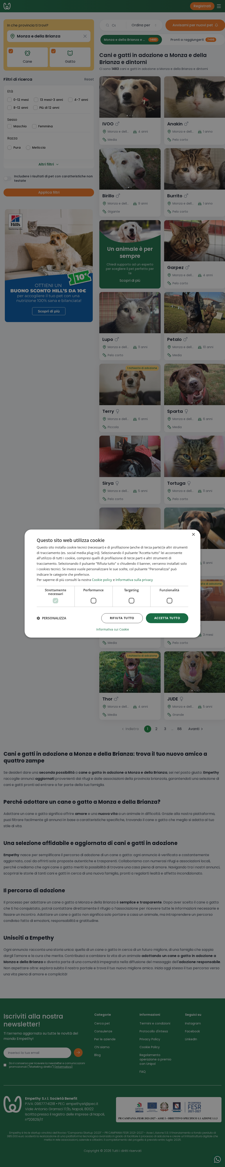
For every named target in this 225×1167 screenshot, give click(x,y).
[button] (51, 618)
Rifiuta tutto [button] (122, 618)
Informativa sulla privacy (134, 580)
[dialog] (112, 583)
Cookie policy (102, 580)
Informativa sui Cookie (112, 629)
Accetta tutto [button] (167, 618)
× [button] (193, 534)
